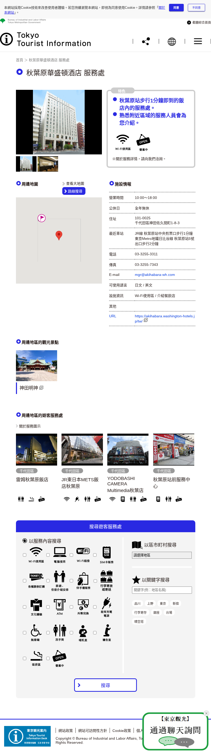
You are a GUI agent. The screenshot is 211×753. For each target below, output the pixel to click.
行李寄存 (140, 613)
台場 (169, 613)
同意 (176, 7)
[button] (41, 218)
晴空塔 (139, 622)
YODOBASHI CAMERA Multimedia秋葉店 (125, 484)
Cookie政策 (121, 731)
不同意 (196, 7)
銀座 (156, 613)
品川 (137, 604)
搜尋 (105, 685)
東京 (163, 604)
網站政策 (65, 731)
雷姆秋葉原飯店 (32, 479)
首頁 (19, 60)
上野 (150, 604)
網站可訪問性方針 (92, 731)
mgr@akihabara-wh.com (155, 275)
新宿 (176, 604)
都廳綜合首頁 (201, 22)
